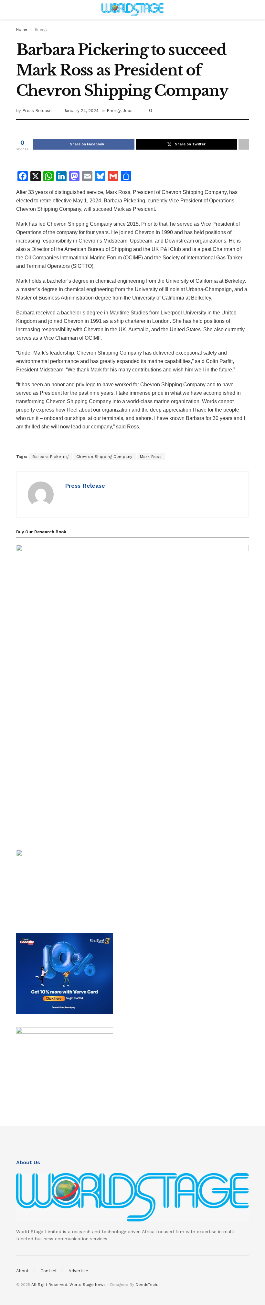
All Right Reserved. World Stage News (68, 1284)
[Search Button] (246, 9)
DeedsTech (146, 1284)
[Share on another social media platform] (243, 144)
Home (21, 29)
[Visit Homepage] (132, 9)
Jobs (127, 110)
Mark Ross (151, 456)
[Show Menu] (19, 9)
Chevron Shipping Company (104, 456)
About (22, 1270)
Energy (41, 29)
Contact (48, 1270)
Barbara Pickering (50, 456)
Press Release (37, 110)
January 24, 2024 (81, 110)
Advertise (78, 1270)
